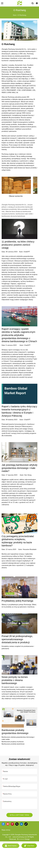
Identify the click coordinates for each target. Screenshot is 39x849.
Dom (14, 15)
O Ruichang (22, 15)
